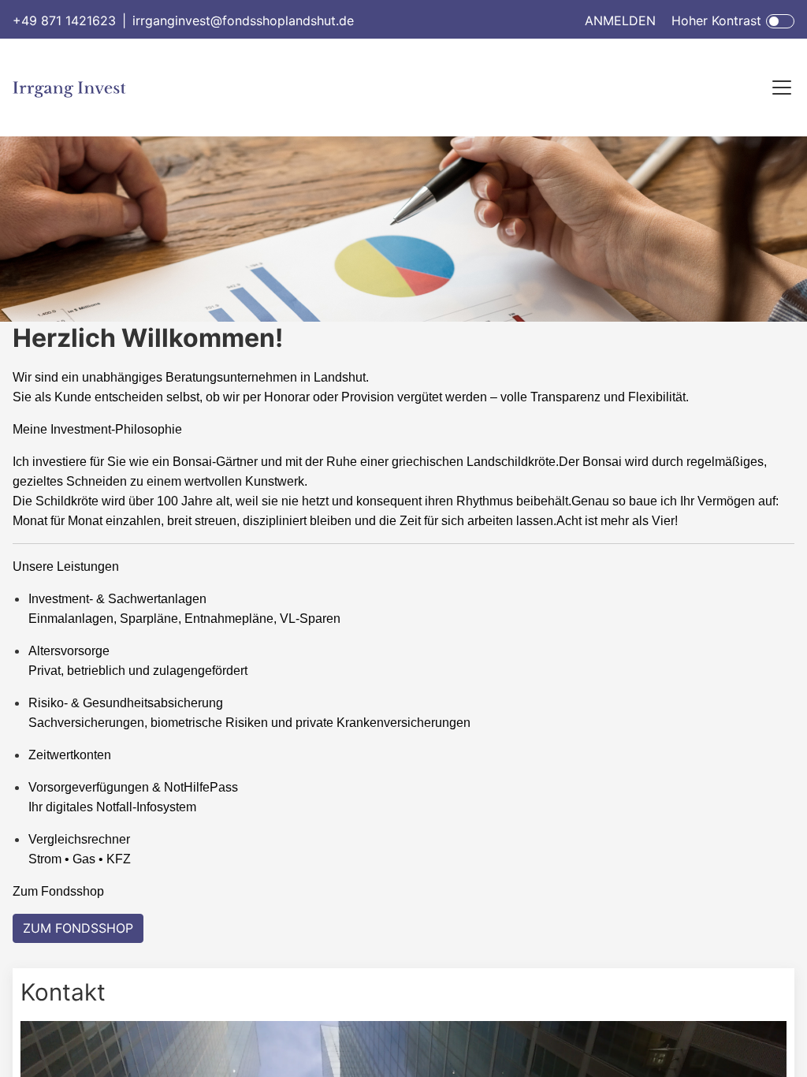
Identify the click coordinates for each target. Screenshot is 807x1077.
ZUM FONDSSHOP (78, 928)
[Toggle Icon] (780, 21)
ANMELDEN (620, 20)
